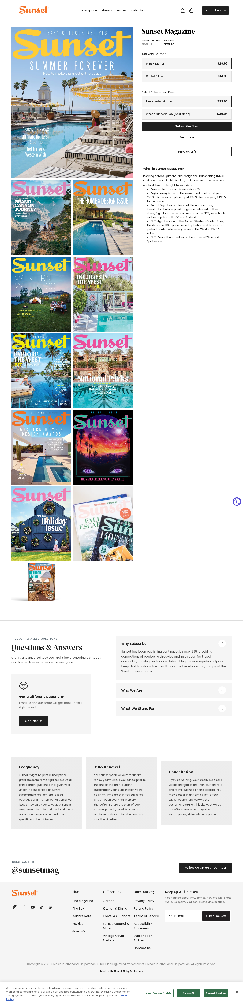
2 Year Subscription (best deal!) (187, 114)
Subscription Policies (143, 938)
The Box (78, 908)
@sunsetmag (35, 869)
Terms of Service (146, 916)
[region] (121, 992)
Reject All (189, 993)
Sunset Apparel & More (116, 925)
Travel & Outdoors (116, 916)
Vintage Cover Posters (113, 938)
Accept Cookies (216, 993)
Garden (108, 901)
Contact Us (34, 721)
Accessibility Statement (143, 925)
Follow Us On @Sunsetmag (205, 867)
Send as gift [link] (187, 151)
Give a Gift (80, 931)
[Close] (237, 992)
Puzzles (77, 923)
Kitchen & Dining (115, 908)
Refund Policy (144, 908)
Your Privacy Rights (158, 993)
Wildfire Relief (82, 916)
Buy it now (186, 137)
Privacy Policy (144, 901)
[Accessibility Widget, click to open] (237, 501)
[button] (142, 10)
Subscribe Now (215, 10)
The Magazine (82, 901)
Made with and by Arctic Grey (121, 971)
